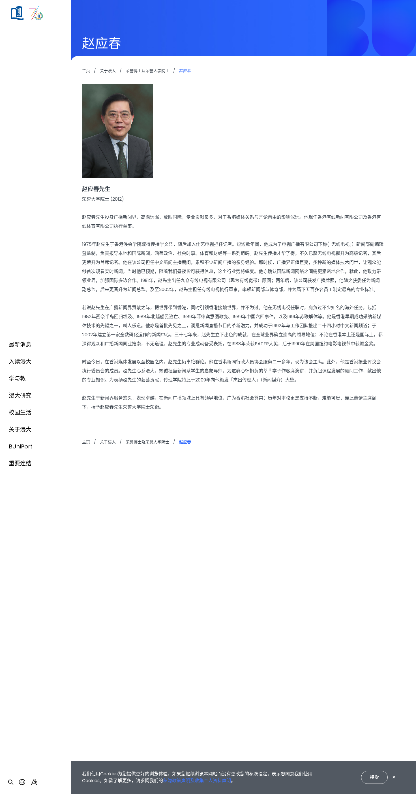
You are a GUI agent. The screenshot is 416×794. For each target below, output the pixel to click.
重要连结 (20, 463)
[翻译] (22, 782)
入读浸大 (20, 362)
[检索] (10, 782)
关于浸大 (20, 429)
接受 (374, 777)
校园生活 (20, 412)
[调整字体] (33, 782)
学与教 (17, 379)
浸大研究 (20, 396)
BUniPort (21, 446)
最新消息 (20, 345)
